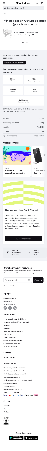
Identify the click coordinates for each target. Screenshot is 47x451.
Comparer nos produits (11, 344)
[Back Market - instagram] (5, 308)
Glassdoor (7, 409)
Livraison (6, 328)
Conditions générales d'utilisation (14, 368)
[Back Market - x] (15, 308)
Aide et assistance (9, 337)
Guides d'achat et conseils (12, 341)
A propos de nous (9, 298)
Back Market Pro (9, 304)
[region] (23, 162)
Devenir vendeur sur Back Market (14, 319)
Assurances (7, 334)
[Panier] (42, 3)
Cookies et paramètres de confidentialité (17, 380)
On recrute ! (7, 301)
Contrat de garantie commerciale (14, 374)
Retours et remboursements (13, 331)
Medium (6, 412)
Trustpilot (6, 406)
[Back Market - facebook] (10, 308)
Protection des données (11, 377)
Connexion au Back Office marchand (16, 322)
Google (36, 226)
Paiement (6, 325)
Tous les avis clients (10, 347)
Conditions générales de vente (14, 371)
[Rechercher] (5, 8)
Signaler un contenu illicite (12, 389)
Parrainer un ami (9, 357)
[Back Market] (23, 3)
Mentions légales (9, 386)
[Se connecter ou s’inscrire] (37, 3)
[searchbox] (25, 8)
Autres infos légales (10, 383)
